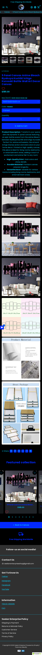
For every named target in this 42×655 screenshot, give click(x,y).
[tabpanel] (21, 492)
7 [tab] (29, 517)
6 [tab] (26, 517)
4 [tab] (19, 517)
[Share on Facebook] (11, 451)
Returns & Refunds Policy (12, 626)
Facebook (6, 585)
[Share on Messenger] (30, 451)
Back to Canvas (21, 525)
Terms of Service (9, 633)
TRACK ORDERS (8, 604)
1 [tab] (9, 517)
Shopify (36, 645)
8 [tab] (33, 517)
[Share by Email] (26, 451)
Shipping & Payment (10, 623)
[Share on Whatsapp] (22, 451)
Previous (4, 492)
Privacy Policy (7, 636)
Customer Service (9, 629)
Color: (7, 106)
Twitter (5, 576)
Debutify (24, 647)
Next (38, 36)
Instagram (6, 581)
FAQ (3, 608)
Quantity (5, 115)
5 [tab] (23, 517)
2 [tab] (12, 517)
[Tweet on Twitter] (15, 451)
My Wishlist (2, 327)
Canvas (7, 12)
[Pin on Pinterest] (18, 451)
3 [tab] (16, 517)
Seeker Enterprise (19, 645)
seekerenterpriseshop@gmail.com (18, 563)
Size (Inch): (14, 98)
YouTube (5, 589)
